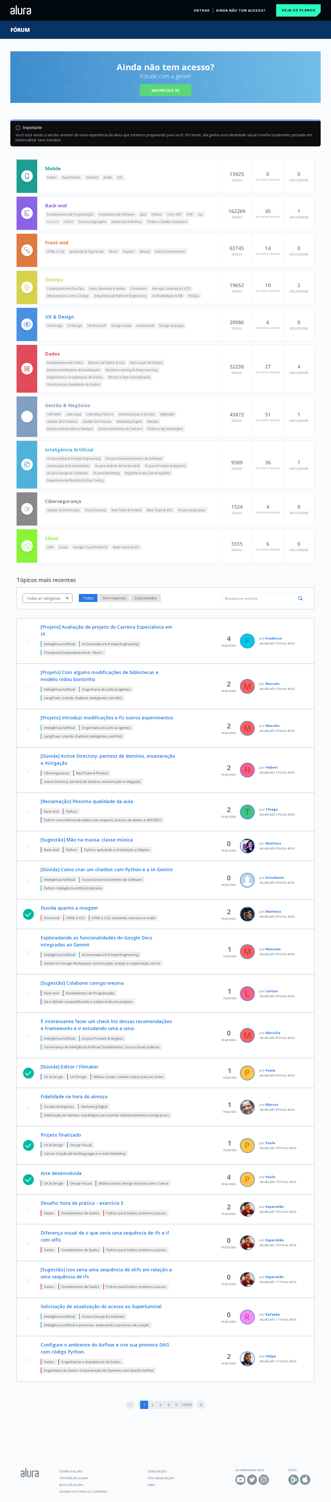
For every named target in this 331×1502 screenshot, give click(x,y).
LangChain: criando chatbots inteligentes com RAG (83, 698)
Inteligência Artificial (69, 450)
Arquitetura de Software (117, 214)
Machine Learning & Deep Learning (131, 370)
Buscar (300, 598)
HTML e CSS (55, 251)
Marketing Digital (129, 421)
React (113, 251)
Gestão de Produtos (62, 421)
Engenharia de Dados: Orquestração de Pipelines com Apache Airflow (98, 1370)
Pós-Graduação (161, 1478)
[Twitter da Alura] (252, 1480)
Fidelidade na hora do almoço (74, 1096)
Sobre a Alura (70, 1471)
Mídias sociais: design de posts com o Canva (133, 1183)
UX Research (96, 325)
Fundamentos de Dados (65, 362)
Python (157, 214)
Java (143, 214)
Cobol (68, 221)
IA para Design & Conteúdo (67, 473)
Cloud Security (95, 510)
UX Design (54, 325)
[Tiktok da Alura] (275, 1480)
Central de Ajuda (73, 1478)
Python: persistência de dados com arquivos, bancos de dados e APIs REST (103, 820)
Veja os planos (298, 10)
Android (92, 177)
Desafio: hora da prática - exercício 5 (82, 1203)
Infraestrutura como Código (68, 296)
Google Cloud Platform (90, 547)
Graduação (157, 1471)
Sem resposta (114, 598)
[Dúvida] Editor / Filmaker (70, 1067)
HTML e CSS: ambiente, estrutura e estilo (123, 918)
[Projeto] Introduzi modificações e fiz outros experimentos (107, 717)
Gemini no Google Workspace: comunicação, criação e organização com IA (102, 963)
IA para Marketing (106, 473)
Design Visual (121, 325)
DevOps (54, 280)
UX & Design (59, 317)
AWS (50, 547)
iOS (119, 177)
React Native (71, 177)
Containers (139, 288)
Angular (128, 251)
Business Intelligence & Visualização (73, 370)
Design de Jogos (171, 325)
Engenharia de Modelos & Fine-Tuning (75, 480)
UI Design (75, 325)
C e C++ (52, 221)
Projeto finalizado (61, 1135)
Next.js (145, 251)
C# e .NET (174, 214)
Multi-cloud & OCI (126, 547)
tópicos (237, 179)
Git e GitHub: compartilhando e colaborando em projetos (88, 1001)
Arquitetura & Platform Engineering (120, 296)
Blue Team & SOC (160, 510)
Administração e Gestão (137, 414)
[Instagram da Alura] (264, 1480)
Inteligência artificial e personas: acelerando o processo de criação (96, 1325)
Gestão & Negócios (67, 405)
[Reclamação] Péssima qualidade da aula (87, 801)
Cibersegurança (63, 501)
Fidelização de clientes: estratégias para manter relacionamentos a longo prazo (106, 1115)
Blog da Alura (71, 1485)
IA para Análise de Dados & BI (117, 466)
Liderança (73, 414)
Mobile (53, 168)
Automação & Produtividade (68, 466)
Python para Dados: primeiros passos (136, 1213)
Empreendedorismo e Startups (70, 429)
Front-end (56, 242)
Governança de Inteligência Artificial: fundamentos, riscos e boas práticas (101, 1047)
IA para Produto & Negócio (165, 466)
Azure (63, 547)
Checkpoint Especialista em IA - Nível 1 (73, 652)
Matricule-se (165, 90)
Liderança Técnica (99, 414)
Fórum (20, 29)
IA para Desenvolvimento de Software (134, 458)
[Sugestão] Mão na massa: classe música (87, 840)
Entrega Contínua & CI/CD (171, 288)
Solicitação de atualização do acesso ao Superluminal (101, 1306)
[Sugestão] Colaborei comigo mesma (82, 983)
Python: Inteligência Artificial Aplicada (73, 888)
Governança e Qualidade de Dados (73, 384)
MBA (151, 1485)
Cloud (51, 538)
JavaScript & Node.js (127, 221)
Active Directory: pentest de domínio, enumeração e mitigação (92, 781)
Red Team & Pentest (126, 510)
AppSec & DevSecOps (63, 510)
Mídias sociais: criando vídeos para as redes (128, 1076)
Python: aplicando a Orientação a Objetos (117, 849)
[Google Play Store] (293, 1480)
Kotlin (108, 177)
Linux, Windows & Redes (107, 288)
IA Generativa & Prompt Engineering (73, 458)
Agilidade (167, 414)
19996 (187, 1404)
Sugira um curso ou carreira (83, 1491)
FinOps (193, 296)
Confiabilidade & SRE (167, 296)
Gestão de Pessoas (97, 421)
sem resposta (299, 179)
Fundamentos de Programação (70, 214)
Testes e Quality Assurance (167, 221)
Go (200, 214)
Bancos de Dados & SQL (106, 362)
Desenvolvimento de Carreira (120, 429)
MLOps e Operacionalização (129, 377)
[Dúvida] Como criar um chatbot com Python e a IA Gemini (107, 869)
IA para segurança (192, 510)
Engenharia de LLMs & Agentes (147, 473)
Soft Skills (54, 414)
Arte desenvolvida (61, 1173)
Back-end (56, 205)
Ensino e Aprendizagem (165, 429)
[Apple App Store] (305, 1480)
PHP (190, 214)
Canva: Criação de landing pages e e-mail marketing (84, 1153)
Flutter (52, 177)
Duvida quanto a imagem (69, 908)
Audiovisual (145, 325)
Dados (52, 354)
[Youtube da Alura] (240, 1480)
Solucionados (145, 598)
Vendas (152, 421)
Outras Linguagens (92, 221)
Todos (88, 598)
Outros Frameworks (170, 251)
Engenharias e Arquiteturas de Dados (75, 377)
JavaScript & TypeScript (87, 251)
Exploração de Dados (146, 362)
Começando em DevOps (65, 288)
